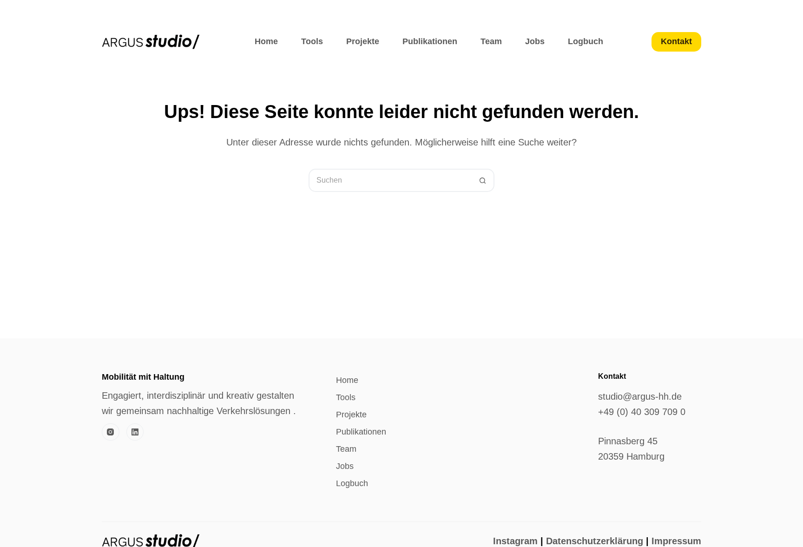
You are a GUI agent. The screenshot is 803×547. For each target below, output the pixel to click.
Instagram (515, 541)
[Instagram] (110, 432)
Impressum (676, 541)
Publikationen (429, 41)
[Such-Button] (482, 180)
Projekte (362, 41)
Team (491, 41)
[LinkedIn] (135, 432)
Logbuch (585, 41)
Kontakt (676, 41)
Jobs (535, 41)
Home (266, 41)
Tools (312, 41)
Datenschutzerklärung (593, 541)
